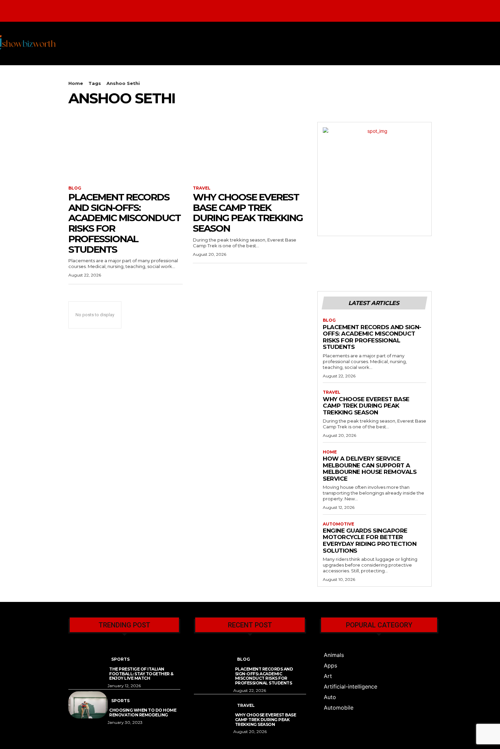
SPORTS (120, 659)
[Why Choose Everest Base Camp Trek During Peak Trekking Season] (250, 150)
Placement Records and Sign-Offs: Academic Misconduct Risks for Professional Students (124, 223)
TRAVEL (202, 188)
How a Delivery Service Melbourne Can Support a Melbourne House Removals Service (369, 468)
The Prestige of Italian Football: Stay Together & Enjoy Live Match (141, 673)
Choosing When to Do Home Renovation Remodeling (142, 712)
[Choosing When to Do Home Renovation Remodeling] (87, 705)
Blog (74, 188)
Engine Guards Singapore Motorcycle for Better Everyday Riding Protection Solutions (369, 540)
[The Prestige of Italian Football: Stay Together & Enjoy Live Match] (87, 663)
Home (75, 83)
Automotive (338, 524)
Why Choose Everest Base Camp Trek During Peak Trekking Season (248, 212)
